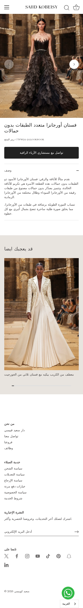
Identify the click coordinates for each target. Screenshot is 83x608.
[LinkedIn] (6, 565)
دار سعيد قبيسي (14, 430)
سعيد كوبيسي (21, 591)
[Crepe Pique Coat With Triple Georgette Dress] (41, 314)
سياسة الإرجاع (13, 480)
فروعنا (8, 442)
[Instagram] (27, 556)
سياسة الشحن (13, 468)
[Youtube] (38, 556)
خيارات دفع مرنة (14, 486)
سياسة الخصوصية (15, 492)
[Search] (66, 8)
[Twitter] (6, 556)
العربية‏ (66, 603)
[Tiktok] (48, 556)
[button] (9, 64)
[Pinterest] (58, 556)
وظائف (8, 448)
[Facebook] (17, 556)
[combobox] (69, 604)
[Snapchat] (69, 556)
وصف (7, 170)
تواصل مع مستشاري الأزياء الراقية (41, 153)
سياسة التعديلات (14, 474)
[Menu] (6, 7)
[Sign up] (76, 532)
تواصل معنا (11, 436)
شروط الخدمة (13, 498)
